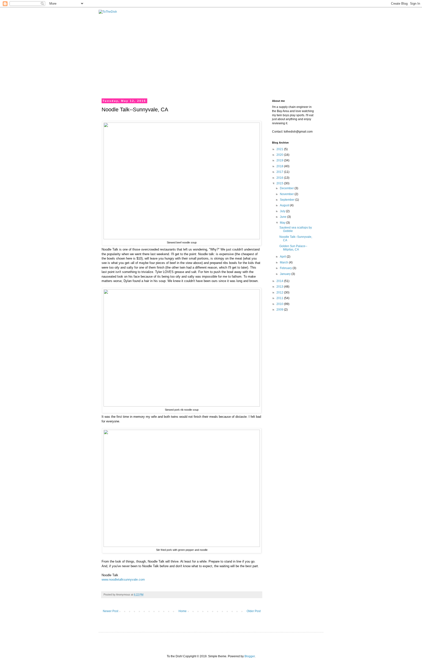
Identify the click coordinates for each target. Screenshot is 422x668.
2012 (280, 292)
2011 (280, 298)
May (283, 222)
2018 (280, 166)
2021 (280, 149)
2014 (280, 281)
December (287, 188)
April (283, 256)
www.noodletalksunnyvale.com (123, 579)
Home (183, 611)
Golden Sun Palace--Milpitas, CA (293, 247)
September (287, 199)
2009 (280, 309)
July (283, 211)
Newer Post (110, 611)
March (284, 262)
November (287, 194)
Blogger (249, 656)
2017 (280, 172)
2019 (280, 160)
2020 (280, 155)
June (283, 217)
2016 (280, 177)
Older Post (254, 611)
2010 (280, 304)
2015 (280, 183)
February (286, 268)
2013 (280, 286)
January (285, 274)
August (285, 205)
